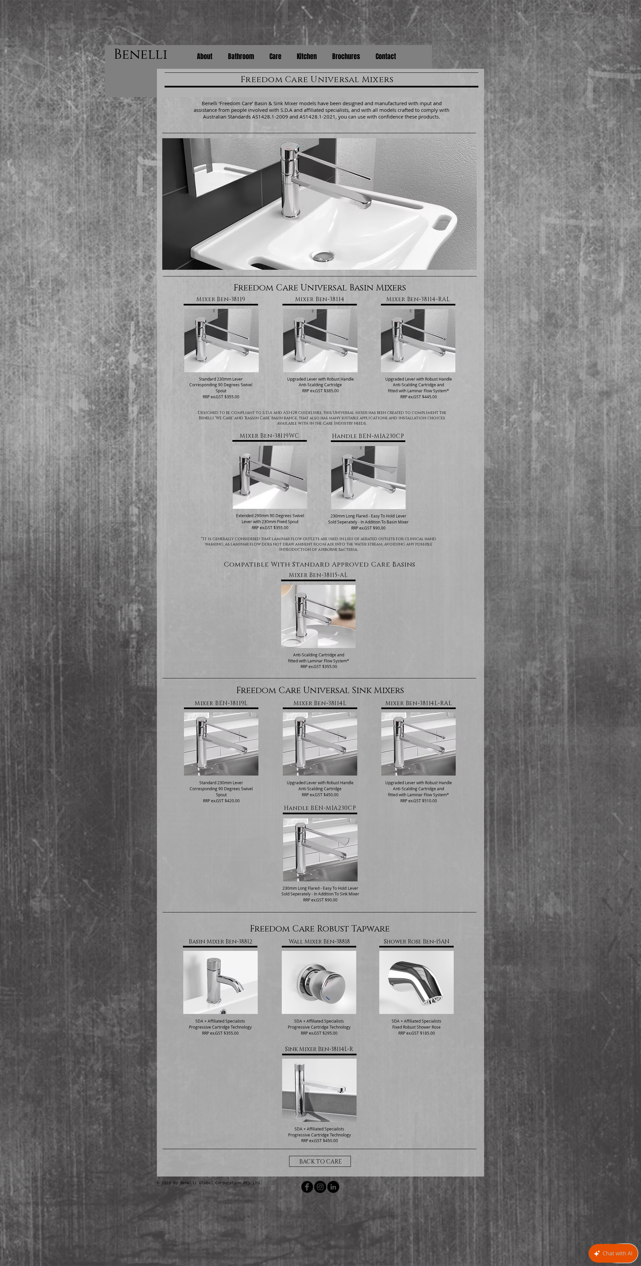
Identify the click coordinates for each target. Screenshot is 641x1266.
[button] (319, 204)
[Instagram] (320, 1187)
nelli (149, 54)
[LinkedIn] (333, 1187)
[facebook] (307, 1187)
